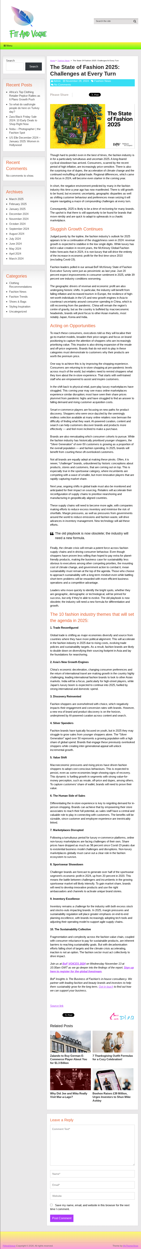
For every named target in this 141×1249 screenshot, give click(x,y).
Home (52, 61)
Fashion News (64, 61)
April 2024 (15, 253)
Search (10, 60)
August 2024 (16, 233)
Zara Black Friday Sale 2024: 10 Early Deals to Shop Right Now (23, 120)
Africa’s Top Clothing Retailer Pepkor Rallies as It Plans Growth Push (24, 95)
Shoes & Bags (17, 301)
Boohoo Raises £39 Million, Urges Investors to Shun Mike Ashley (112, 1097)
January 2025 (17, 208)
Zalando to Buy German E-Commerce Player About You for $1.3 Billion (68, 1059)
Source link (57, 1005)
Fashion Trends (18, 296)
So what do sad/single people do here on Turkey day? (24, 108)
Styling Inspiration (19, 306)
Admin (57, 80)
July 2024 (15, 238)
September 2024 (19, 228)
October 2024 (17, 223)
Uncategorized (18, 311)
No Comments (62, 84)
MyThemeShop (130, 1246)
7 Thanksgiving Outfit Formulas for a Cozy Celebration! (113, 1057)
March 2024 (16, 258)
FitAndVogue (9, 1246)
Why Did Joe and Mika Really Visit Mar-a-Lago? (68, 1095)
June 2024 (15, 243)
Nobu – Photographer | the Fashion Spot (25, 130)
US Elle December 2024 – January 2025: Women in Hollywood (24, 141)
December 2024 (18, 213)
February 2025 (18, 204)
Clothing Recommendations (20, 284)
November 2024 (18, 218)
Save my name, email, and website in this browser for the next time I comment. (89, 1207)
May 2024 (15, 248)
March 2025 (16, 199)
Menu (9, 45)
